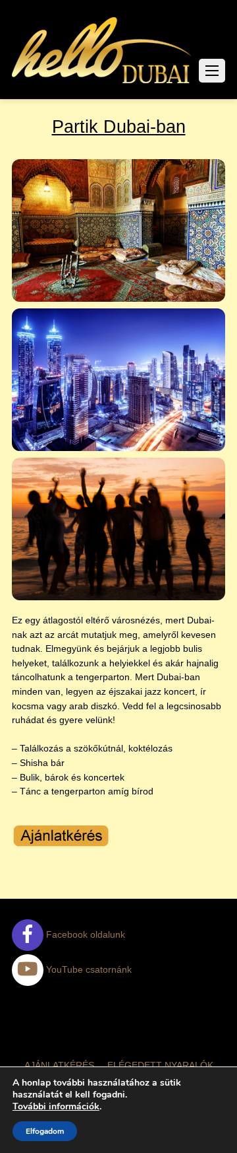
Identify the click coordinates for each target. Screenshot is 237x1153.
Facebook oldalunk (84, 934)
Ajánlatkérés (59, 1065)
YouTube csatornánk (87, 969)
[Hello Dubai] (102, 83)
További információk (56, 1107)
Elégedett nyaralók (160, 1065)
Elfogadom (45, 1131)
